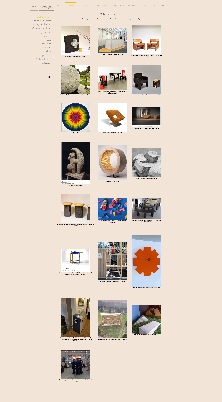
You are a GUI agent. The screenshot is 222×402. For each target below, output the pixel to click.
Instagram (46, 62)
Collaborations (44, 16)
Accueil (47, 13)
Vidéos (48, 51)
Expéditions (45, 55)
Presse (48, 39)
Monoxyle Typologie (41, 28)
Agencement (45, 32)
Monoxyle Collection (41, 24)
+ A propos (45, 35)
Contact (47, 47)
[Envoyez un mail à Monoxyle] (49, 76)
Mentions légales (43, 58)
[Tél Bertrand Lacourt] (49, 70)
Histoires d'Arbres (42, 20)
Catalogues (45, 43)
